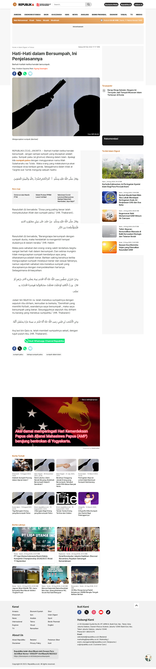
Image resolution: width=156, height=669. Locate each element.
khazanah (57, 15)
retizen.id (138, 5)
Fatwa (38, 20)
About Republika (18, 640)
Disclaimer (16, 643)
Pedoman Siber (54, 640)
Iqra (31, 615)
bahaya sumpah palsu (35, 354)
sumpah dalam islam (53, 354)
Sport (50, 618)
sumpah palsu (23, 160)
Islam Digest (23, 47)
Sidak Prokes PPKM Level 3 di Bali (43, 196)
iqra (67, 15)
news (75, 15)
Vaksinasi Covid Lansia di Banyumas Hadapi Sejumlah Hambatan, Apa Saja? (66, 198)
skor (46, 15)
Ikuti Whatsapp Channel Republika (46, 341)
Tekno (32, 622)
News (14, 618)
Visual (32, 625)
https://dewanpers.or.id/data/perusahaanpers (32, 656)
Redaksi (33, 640)
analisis (85, 15)
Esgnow (15, 625)
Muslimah (55, 20)
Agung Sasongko (40, 68)
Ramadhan (34, 628)
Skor (49, 611)
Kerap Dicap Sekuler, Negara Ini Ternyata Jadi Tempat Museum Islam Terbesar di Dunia (124, 92)
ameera (17, 15)
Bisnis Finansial (99, 15)
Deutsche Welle (111, 5)
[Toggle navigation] (14, 4)
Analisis (33, 618)
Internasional (17, 622)
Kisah (31, 20)
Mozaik (46, 20)
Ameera (15, 611)
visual (124, 15)
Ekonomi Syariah (32, 15)
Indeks (139, 15)
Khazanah (16, 615)
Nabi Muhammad (21, 20)
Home (14, 47)
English (51, 625)
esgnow (113, 15)
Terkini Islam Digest (111, 151)
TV (131, 15)
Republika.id (126, 5)
